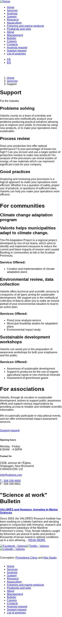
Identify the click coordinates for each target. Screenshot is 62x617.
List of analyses (16, 53)
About (10, 32)
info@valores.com (11, 474)
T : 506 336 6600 (10, 480)
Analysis (12, 13)
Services (12, 10)
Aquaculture (14, 22)
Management (15, 35)
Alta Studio (50, 557)
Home (10, 7)
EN (9, 62)
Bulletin (11, 38)
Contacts (12, 44)
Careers (12, 41)
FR (9, 59)
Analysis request (17, 47)
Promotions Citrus (26, 557)
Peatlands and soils (19, 28)
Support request (16, 50)
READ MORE (36, 540)
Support (12, 16)
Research (13, 19)
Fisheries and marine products (25, 25)
